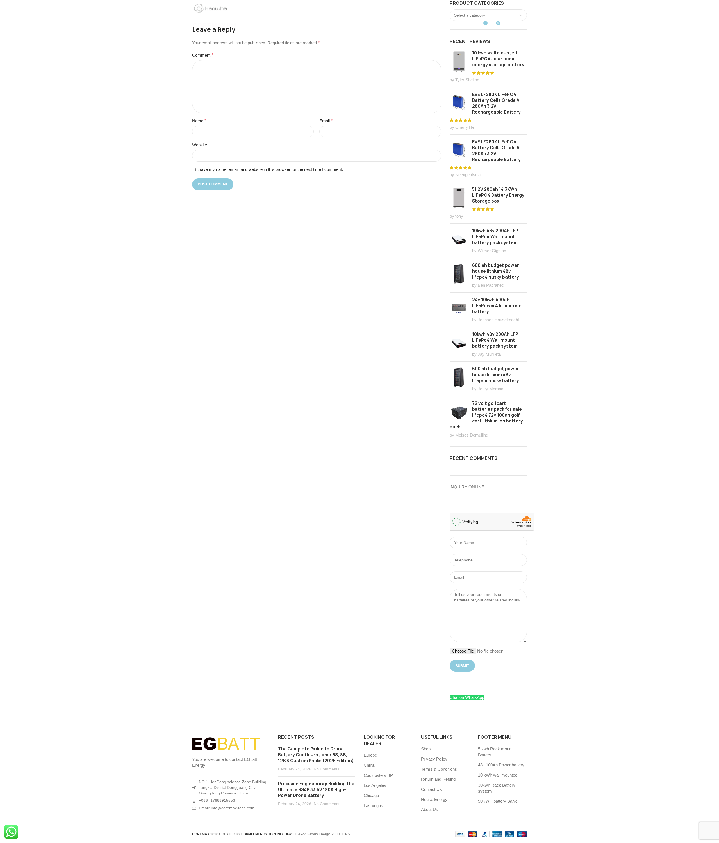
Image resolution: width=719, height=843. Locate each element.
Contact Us (431, 789)
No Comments (326, 769)
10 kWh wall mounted (497, 775)
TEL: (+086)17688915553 (212, 6)
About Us (429, 809)
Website (199, 145)
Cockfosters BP (378, 775)
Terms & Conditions (439, 769)
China (369, 765)
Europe (370, 755)
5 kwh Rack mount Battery (495, 751)
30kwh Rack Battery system (496, 788)
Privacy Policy (434, 759)
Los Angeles (375, 785)
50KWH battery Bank (497, 801)
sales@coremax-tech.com (269, 6)
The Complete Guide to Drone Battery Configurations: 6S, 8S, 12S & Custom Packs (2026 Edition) (316, 755)
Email (326, 120)
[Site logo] (214, 24)
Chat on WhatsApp (467, 697)
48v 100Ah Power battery (501, 764)
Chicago (371, 795)
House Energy (434, 799)
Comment (202, 55)
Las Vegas (373, 805)
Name (199, 120)
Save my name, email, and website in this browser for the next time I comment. (270, 169)
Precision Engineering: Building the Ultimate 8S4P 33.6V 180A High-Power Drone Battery (316, 789)
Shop (426, 748)
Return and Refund (438, 779)
